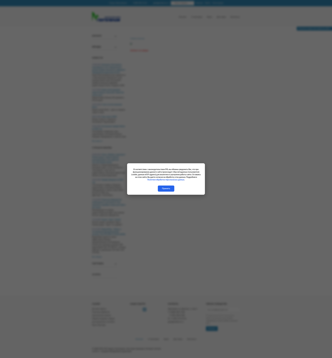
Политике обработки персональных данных (165, 180)
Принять (166, 188)
